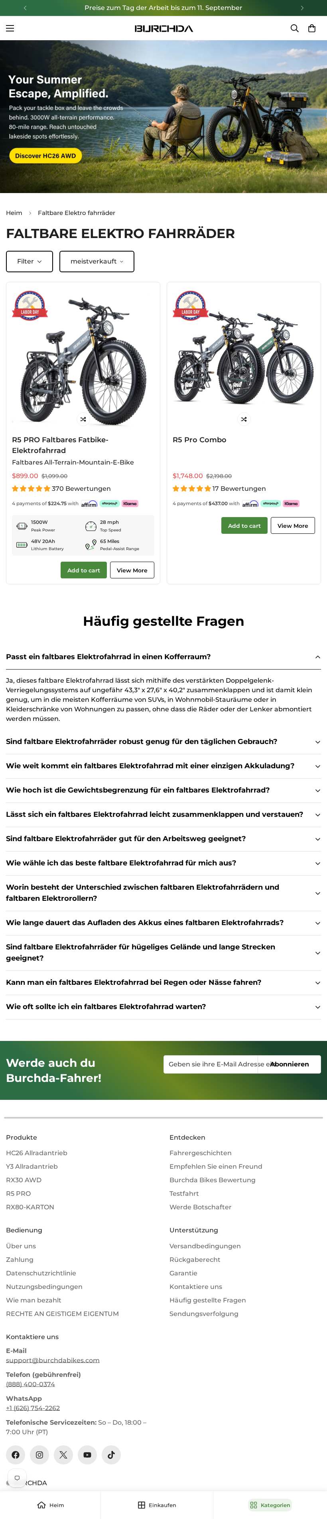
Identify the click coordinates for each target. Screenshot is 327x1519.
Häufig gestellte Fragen (207, 1300)
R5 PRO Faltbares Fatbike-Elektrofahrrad (60, 444)
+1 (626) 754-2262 (33, 1408)
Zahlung (19, 1259)
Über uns (21, 1246)
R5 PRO (18, 1193)
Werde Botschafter (200, 1207)
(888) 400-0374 (30, 1384)
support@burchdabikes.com (53, 1360)
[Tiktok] (111, 1454)
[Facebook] (15, 1454)
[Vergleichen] (83, 419)
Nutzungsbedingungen (44, 1287)
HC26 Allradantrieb (36, 1153)
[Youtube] (87, 1454)
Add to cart (83, 570)
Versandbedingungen (205, 1246)
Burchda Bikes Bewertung (212, 1180)
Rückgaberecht (195, 1259)
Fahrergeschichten (200, 1153)
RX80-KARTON (30, 1207)
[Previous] (25, 8)
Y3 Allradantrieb (32, 1166)
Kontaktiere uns (195, 1287)
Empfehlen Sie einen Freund (215, 1166)
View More (132, 570)
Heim (14, 213)
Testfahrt (184, 1193)
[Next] (302, 8)
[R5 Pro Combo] (244, 359)
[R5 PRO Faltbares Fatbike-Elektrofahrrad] (83, 359)
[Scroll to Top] (311, 1475)
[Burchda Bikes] (163, 28)
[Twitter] (63, 1454)
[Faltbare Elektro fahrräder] (163, 116)
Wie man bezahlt (33, 1300)
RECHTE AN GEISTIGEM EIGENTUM (62, 1314)
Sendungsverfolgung (203, 1314)
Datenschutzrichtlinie (41, 1273)
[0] (312, 28)
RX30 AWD (23, 1180)
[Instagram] (39, 1454)
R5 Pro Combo (200, 439)
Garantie (183, 1273)
